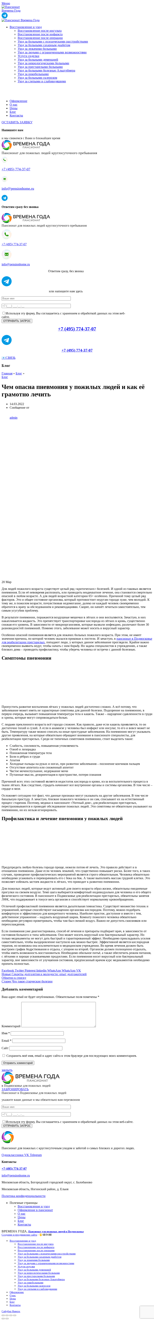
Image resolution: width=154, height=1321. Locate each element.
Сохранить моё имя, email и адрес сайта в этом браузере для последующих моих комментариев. (71, 1055)
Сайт (5, 1048)
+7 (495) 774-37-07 (16, 169)
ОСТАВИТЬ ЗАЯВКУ (17, 122)
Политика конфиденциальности (24, 1196)
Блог (19, 373)
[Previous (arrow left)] (3, 1318)
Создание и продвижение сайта (19, 1234)
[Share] (7, 1315)
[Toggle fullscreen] (10, 1315)
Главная (7, 373)
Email (6, 1040)
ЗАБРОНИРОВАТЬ (15, 1089)
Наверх (16, 1311)
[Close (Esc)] (3, 1315)
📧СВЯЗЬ (8, 357)
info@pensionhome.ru (18, 188)
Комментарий (11, 1026)
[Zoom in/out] (14, 1315)
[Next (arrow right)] (7, 1318)
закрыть (7, 1070)
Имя (6, 1033)
